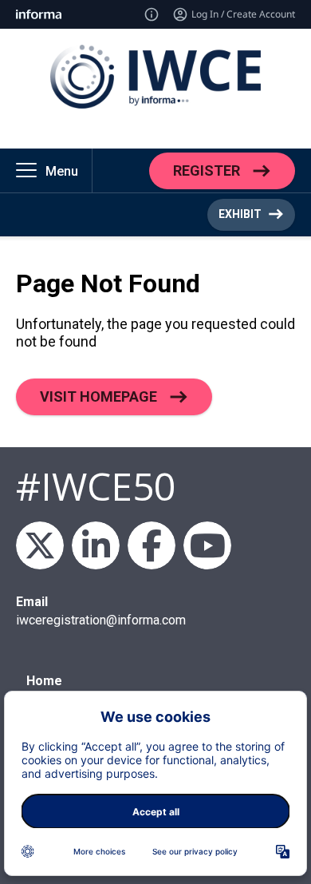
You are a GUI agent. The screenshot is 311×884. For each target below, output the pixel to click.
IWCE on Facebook (151, 545)
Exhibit (240, 214)
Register (206, 169)
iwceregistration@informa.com (101, 620)
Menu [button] (61, 171)
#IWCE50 (95, 486)
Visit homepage (98, 395)
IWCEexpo (40, 545)
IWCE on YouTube (207, 545)
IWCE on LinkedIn (96, 545)
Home (44, 680)
